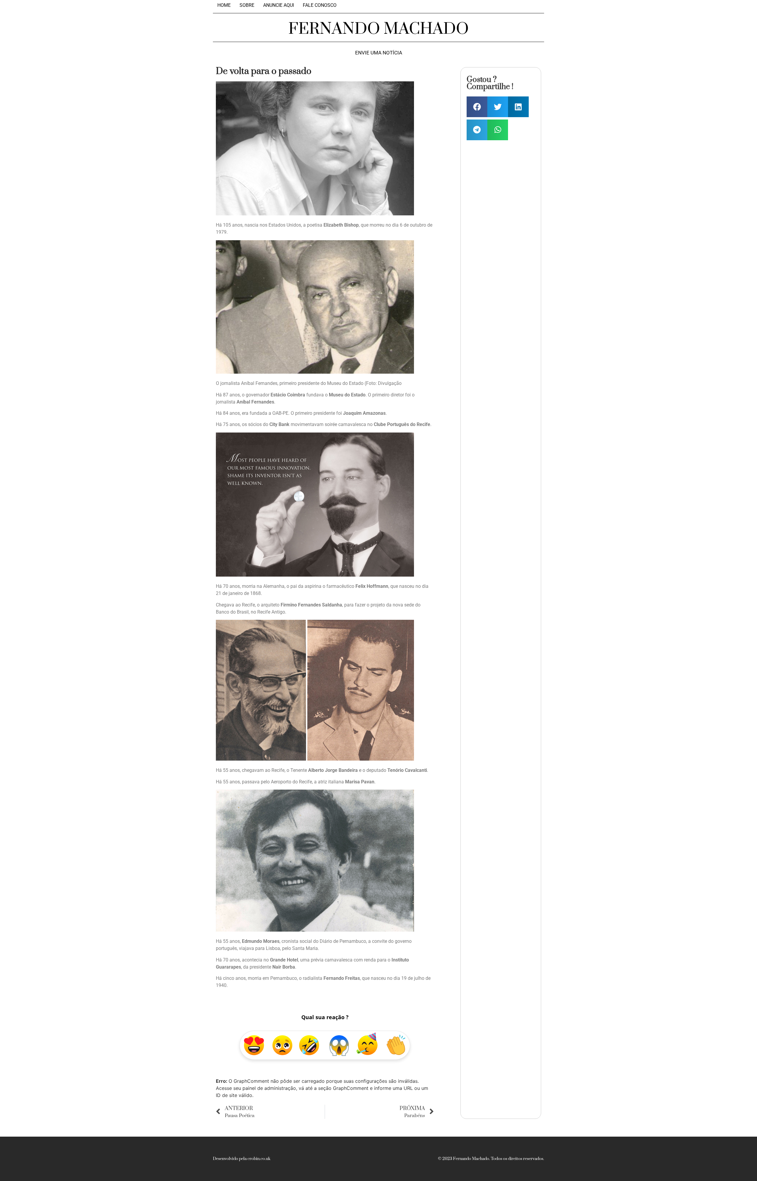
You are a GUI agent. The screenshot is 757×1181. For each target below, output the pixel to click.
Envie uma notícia (378, 52)
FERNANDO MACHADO (378, 29)
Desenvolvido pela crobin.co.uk (241, 1158)
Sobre (247, 5)
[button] (477, 106)
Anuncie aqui (278, 5)
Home (224, 5)
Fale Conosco (320, 5)
